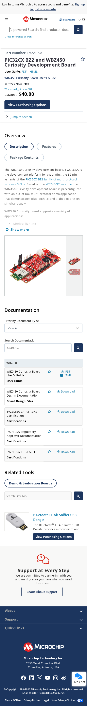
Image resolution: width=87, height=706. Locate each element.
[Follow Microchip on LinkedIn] (31, 679)
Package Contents (24, 157)
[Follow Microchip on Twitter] (39, 679)
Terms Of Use (13, 700)
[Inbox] (83, 20)
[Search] (78, 29)
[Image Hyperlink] (35, 21)
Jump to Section (21, 117)
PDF (24, 71)
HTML (33, 71)
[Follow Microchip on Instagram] (55, 679)
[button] (27, 104)
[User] (69, 20)
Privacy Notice (31, 700)
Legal (45, 700)
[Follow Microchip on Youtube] (47, 678)
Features (49, 146)
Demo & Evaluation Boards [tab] (30, 483)
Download (67, 391)
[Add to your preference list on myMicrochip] (83, 61)
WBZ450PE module (59, 184)
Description (19, 146)
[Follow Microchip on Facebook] (23, 679)
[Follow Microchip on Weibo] (63, 679)
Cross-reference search (18, 36)
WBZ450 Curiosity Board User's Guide (30, 78)
